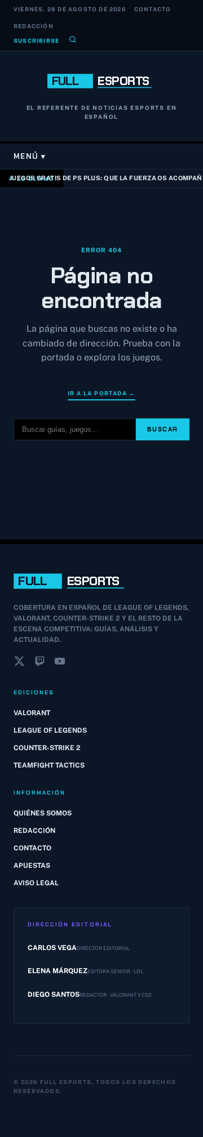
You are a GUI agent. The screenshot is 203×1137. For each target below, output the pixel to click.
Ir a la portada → (101, 393)
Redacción (34, 26)
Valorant (32, 713)
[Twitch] (39, 663)
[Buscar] (72, 40)
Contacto (152, 9)
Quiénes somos (43, 813)
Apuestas (32, 866)
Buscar (162, 429)
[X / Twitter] (19, 663)
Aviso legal (36, 883)
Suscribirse (36, 40)
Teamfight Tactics (49, 765)
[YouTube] (59, 663)
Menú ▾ (30, 156)
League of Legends (50, 730)
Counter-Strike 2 (47, 748)
